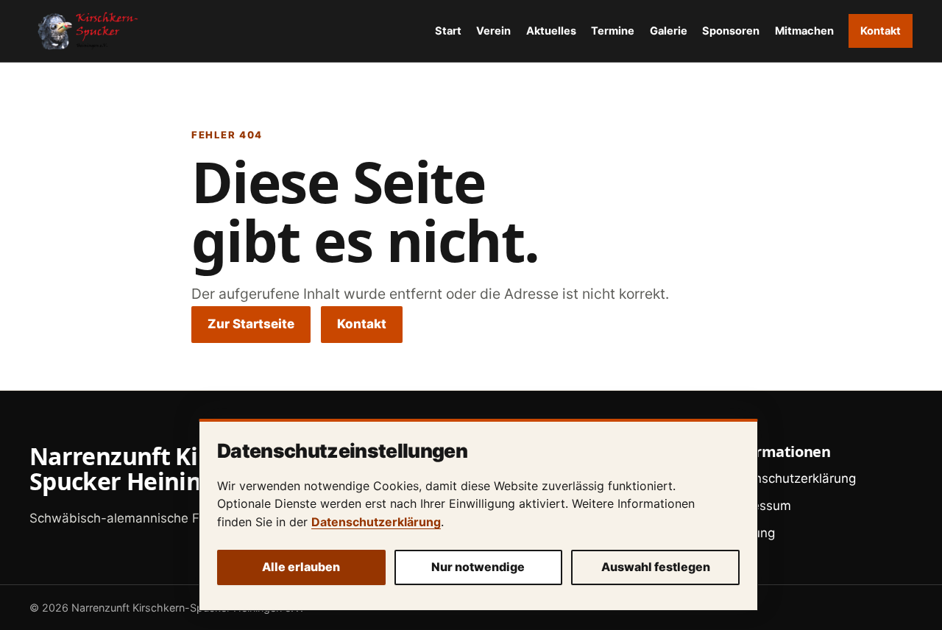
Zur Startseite (251, 323)
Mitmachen (804, 31)
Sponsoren (730, 31)
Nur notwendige (478, 566)
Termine (612, 31)
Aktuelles (551, 31)
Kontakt (880, 31)
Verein (493, 31)
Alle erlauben (301, 566)
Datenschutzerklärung (376, 521)
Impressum (758, 505)
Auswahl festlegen (655, 566)
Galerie (668, 31)
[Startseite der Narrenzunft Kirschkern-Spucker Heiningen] (85, 31)
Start (448, 31)
